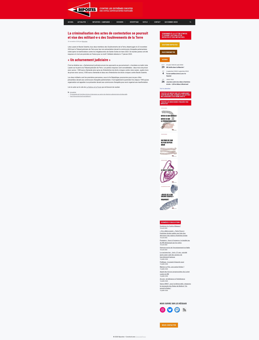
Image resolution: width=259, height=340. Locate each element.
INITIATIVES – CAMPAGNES (101, 22)
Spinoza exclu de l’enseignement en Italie (175, 248)
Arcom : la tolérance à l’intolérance (172, 279)
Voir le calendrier (165, 88)
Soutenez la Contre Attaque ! (170, 226)
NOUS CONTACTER (169, 325)
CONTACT (157, 22)
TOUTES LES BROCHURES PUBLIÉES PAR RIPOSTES (174, 103)
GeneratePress (141, 337)
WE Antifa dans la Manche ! (175, 67)
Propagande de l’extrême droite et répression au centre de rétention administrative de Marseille (98, 94)
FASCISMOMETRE (168, 52)
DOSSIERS (120, 22)
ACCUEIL (70, 22)
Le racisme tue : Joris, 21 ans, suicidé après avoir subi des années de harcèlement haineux (173, 255)
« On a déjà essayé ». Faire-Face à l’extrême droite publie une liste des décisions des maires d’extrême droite (173, 233)
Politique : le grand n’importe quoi (172, 262)
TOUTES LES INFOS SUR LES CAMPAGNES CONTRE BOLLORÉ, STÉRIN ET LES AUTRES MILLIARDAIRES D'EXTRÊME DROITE (175, 95)
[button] (190, 22)
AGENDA (165, 60)
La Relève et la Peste (93, 87)
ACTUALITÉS (81, 22)
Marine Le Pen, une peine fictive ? (172, 267)
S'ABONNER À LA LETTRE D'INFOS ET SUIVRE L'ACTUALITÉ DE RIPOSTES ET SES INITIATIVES (174, 35)
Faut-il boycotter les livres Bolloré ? (80, 96)
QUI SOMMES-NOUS (171, 22)
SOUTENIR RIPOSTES (170, 45)
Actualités (73, 92)
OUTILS (145, 22)
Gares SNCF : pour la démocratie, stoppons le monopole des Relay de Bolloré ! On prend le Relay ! (175, 286)
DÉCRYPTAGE (134, 22)
